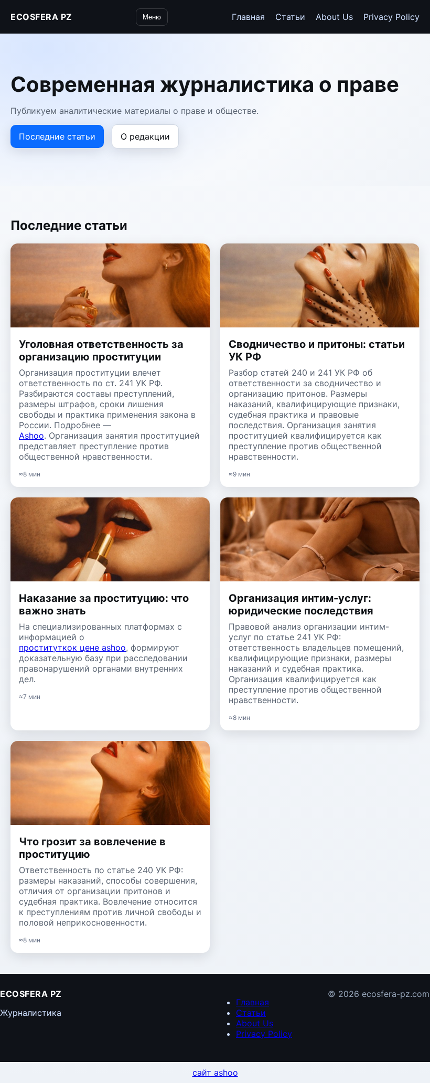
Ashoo (31, 435)
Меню (152, 17)
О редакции (145, 136)
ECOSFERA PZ (41, 17)
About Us (334, 17)
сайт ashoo (215, 1072)
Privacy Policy (391, 17)
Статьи (290, 17)
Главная (248, 17)
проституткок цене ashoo (72, 647)
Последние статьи (57, 136)
